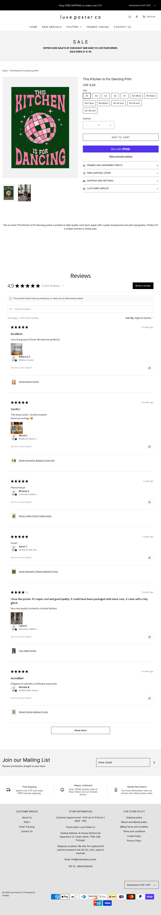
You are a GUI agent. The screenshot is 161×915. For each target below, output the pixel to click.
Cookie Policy (134, 836)
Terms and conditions (134, 831)
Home (33, 27)
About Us (27, 817)
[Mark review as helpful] (149, 367)
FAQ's (27, 822)
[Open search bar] (130, 16)
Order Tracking (27, 826)
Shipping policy (134, 817)
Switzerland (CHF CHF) (140, 5)
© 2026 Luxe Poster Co (12, 892)
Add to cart (121, 137)
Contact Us (122, 27)
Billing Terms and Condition (134, 826)
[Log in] (137, 16)
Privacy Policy (134, 840)
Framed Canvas (98, 27)
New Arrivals (52, 27)
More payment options (120, 156)
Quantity (87, 118)
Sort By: (130, 318)
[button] (8, 192)
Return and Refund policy (134, 822)
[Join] (154, 762)
